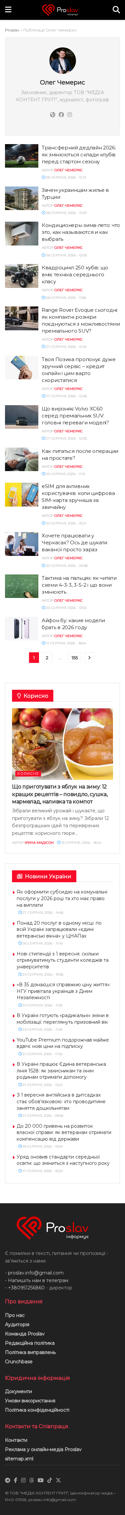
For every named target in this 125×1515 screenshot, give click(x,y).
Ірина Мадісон (39, 842)
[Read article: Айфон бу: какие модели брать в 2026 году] (21, 629)
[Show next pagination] (89, 657)
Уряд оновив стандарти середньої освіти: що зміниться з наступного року (63, 1160)
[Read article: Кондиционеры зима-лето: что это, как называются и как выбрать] (21, 233)
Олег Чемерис (68, 170)
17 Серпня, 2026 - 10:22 (42, 1171)
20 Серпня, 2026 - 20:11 (65, 523)
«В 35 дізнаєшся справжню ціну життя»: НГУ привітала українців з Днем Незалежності (64, 991)
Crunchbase (19, 1362)
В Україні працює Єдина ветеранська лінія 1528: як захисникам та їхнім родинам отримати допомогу (61, 1070)
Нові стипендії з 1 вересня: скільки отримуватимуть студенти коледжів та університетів (63, 960)
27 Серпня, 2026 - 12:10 (65, 347)
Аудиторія (17, 1324)
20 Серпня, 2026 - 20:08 (66, 566)
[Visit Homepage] (62, 10)
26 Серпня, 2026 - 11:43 (42, 943)
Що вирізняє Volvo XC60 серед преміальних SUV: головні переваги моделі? (76, 416)
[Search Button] (116, 10)
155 (75, 657)
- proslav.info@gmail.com (34, 1273)
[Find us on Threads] (31, 1480)
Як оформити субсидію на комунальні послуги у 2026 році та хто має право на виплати (62, 898)
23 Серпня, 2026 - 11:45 (42, 1029)
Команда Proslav (25, 1334)
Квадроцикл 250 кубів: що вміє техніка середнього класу (75, 274)
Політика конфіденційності (37, 1410)
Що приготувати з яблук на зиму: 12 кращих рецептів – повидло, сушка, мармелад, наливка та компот (59, 794)
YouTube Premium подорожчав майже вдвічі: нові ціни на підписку (63, 1043)
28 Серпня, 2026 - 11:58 (65, 298)
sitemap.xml (19, 1459)
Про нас (15, 1315)
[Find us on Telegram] (7, 1480)
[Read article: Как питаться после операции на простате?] (21, 459)
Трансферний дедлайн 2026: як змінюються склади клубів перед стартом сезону (79, 154)
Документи (18, 1391)
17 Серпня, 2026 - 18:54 (65, 643)
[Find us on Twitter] (58, 1480)
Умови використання (30, 1401)
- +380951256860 (25, 1288)
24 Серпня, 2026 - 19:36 (42, 974)
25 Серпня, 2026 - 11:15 (65, 474)
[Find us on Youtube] (41, 1480)
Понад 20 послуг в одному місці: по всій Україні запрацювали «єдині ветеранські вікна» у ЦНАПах (59, 929)
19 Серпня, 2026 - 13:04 (42, 1146)
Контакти (16, 1440)
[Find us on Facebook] (15, 1480)
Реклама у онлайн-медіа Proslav (43, 1449)
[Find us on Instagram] (23, 1480)
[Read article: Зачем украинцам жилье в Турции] (21, 198)
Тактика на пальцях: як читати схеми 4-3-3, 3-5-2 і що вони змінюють (79, 585)
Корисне (28, 773)
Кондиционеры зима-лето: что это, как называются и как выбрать (81, 232)
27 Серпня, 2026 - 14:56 (42, 912)
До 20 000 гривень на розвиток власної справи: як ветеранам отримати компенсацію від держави (64, 1132)
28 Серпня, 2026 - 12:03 (66, 255)
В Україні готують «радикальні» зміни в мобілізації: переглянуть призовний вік (63, 1018)
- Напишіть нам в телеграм (36, 1280)
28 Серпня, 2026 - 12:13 (65, 177)
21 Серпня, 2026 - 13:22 (42, 1085)
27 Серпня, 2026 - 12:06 (66, 396)
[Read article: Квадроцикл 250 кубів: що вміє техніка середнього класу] (21, 276)
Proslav (12, 29)
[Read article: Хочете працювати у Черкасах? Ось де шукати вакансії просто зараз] (21, 544)
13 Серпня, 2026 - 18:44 (80, 842)
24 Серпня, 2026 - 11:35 (42, 1005)
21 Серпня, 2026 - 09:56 (42, 1115)
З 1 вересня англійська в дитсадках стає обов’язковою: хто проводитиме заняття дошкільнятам (61, 1101)
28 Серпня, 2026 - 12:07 (66, 213)
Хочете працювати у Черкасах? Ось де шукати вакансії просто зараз (74, 542)
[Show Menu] (8, 10)
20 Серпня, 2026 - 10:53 (65, 608)
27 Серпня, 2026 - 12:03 (66, 438)
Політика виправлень (30, 1352)
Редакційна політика (30, 1343)
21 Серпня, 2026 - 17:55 (42, 1054)
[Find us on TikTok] (49, 1480)
